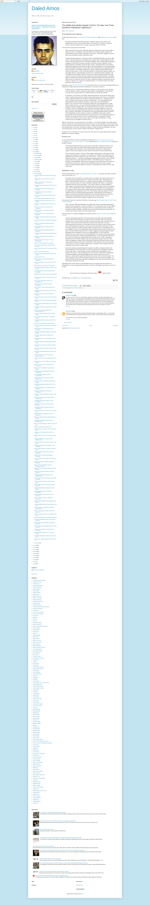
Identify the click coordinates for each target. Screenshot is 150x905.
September (37, 159)
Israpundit (35, 679)
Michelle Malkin (36, 721)
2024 (34, 129)
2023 (34, 131)
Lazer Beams (36, 697)
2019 (34, 139)
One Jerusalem (36, 746)
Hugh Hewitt (36, 663)
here (74, 175)
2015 (34, 147)
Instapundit (35, 665)
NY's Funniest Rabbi (38, 739)
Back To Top (34, 108)
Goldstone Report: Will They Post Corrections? (50, 858)
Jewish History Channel (38, 688)
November (37, 155)
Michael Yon (36, 720)
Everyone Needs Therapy (39, 647)
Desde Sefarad (36, 628)
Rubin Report (36, 769)
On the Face (36, 744)
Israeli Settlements (37, 674)
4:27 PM (68, 319)
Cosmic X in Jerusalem (38, 612)
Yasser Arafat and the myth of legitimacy (87, 37)
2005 (34, 559)
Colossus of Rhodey (37, 608)
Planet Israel (36, 755)
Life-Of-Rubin (36, 702)
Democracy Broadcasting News (40, 626)
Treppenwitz (36, 799)
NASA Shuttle (36, 735)
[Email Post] (80, 285)
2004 (34, 561)
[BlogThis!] (85, 286)
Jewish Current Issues (38, 686)
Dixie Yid (35, 633)
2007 (34, 555)
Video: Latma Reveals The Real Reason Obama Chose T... (43, 355)
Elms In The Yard (37, 640)
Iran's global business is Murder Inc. (89, 173)
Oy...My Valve (36, 751)
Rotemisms (35, 767)
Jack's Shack (36, 681)
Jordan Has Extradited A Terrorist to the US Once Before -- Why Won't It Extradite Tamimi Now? (44, 27)
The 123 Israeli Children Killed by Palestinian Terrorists (53, 812)
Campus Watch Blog (38, 601)
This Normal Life (37, 797)
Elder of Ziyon (36, 638)
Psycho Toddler (36, 760)
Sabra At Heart (36, 773)
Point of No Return (37, 757)
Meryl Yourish (36, 716)
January (36, 543)
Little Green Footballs (38, 704)
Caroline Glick (36, 603)
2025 (34, 127)
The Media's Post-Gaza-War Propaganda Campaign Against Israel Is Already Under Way (61, 837)
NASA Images (36, 734)
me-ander (35, 707)
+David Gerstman (69, 31)
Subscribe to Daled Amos (39, 80)
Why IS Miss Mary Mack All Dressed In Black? (43, 846)
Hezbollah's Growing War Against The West (44, 198)
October (36, 157)
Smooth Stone (36, 792)
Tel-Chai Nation (36, 796)
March (36, 171)
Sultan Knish (36, 794)
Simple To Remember (38, 787)
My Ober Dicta (36, 727)
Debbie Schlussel (37, 624)
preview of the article (108, 37)
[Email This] (83, 286)
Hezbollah (88, 278)
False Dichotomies (37, 649)
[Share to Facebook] (88, 286)
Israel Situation (36, 672)
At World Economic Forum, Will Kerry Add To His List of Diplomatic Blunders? (58, 821)
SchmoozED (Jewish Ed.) (39, 774)
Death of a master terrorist (104, 213)
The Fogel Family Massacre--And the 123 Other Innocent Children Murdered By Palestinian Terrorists (64, 863)
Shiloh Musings (36, 783)
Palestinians (80, 287)
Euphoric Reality (37, 645)
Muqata (34, 725)
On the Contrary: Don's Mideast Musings (42, 743)
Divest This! (35, 631)
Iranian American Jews (38, 667)
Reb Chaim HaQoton (38, 762)
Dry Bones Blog (36, 635)
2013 (34, 151)
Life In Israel (36, 700)
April (35, 169)
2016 (34, 145)
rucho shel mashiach (38, 771)
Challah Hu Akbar (37, 605)
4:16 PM (68, 306)
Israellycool (35, 677)
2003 (34, 563)
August (36, 161)
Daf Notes (35, 617)
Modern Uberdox (37, 723)
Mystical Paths (36, 730)
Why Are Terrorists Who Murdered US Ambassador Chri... (43, 311)
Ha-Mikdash (36, 659)
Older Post (115, 325)
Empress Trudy (69, 295)
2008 (34, 553)
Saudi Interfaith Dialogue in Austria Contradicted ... (42, 375)
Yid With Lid (36, 803)
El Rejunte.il (36, 636)
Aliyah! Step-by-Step (38, 585)
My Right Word (36, 728)
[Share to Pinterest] (90, 286)
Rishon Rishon (36, 764)
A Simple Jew (36, 583)
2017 (34, 143)
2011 (34, 547)
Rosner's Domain (37, 766)
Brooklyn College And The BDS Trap (42, 426)
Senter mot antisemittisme (39, 778)
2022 (34, 133)
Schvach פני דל (36, 776)
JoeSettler (35, 691)
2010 (34, 549)
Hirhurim (35, 661)
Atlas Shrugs (36, 590)
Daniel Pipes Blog (37, 622)
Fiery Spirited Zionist (38, 651)
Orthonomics (36, 750)
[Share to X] (86, 286)
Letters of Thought (37, 698)
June (35, 165)
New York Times (79, 278)
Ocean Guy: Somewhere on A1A (40, 741)
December (37, 153)
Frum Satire (35, 654)
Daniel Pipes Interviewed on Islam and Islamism (45, 517)
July (35, 163)
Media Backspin (36, 709)
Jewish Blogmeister (37, 684)
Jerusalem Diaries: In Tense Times (41, 682)
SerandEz (35, 780)
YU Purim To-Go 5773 (39, 257)
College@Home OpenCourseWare (41, 606)
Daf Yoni (35, 621)
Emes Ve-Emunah (37, 642)
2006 (34, 557)
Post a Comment (68, 322)
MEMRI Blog (36, 713)
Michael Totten (36, 718)
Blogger (81, 893)
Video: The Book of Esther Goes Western (43, 243)
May (35, 167)
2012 (34, 545)
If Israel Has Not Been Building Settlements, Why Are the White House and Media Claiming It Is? (62, 850)
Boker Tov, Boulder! (37, 598)
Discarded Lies (36, 629)
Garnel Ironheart (37, 656)
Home (90, 325)
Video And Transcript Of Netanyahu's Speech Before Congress (54, 871)
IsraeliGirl (35, 675)
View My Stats (79, 885)
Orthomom (35, 748)
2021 (34, 135)
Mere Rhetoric (36, 714)
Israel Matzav (36, 670)
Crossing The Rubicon (38, 613)
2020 (34, 137)
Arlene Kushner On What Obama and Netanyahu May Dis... (43, 465)
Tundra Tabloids (37, 801)
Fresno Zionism (36, 652)
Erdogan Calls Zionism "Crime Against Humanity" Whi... (43, 183)
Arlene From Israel (37, 587)
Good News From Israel (38, 658)
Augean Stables (36, 592)
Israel (71, 278)
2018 (34, 141)
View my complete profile (37, 73)
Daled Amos (46, 8)
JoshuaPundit (36, 693)
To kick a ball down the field (105, 141)
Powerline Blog (36, 758)
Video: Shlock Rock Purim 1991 (41, 251)
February (36, 173)
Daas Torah (35, 615)
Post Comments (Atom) (73, 328)
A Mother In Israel (37, 582)
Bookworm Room (37, 599)
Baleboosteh (36, 594)
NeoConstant (36, 737)
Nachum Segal (36, 732)
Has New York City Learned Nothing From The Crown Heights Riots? (51, 875)
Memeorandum (36, 711)
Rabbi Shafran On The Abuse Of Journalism (44, 265)
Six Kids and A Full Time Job (39, 790)
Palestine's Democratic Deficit (79, 85)
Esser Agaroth (36, 644)
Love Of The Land (37, 705)
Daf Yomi (35, 619)
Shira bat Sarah (36, 785)
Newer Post (65, 325)
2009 (34, 551)
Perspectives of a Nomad (39, 753)
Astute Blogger (36, 589)
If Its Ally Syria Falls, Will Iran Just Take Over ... (45, 323)
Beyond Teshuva (37, 596)
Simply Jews (36, 789)
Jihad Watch (36, 690)
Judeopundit (36, 695)
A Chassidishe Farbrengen (39, 580)
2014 (34, 149)
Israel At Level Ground (38, 668)
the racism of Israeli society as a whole (78, 141)
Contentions (36, 610)
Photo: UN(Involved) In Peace (47, 829)
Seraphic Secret (36, 781)
